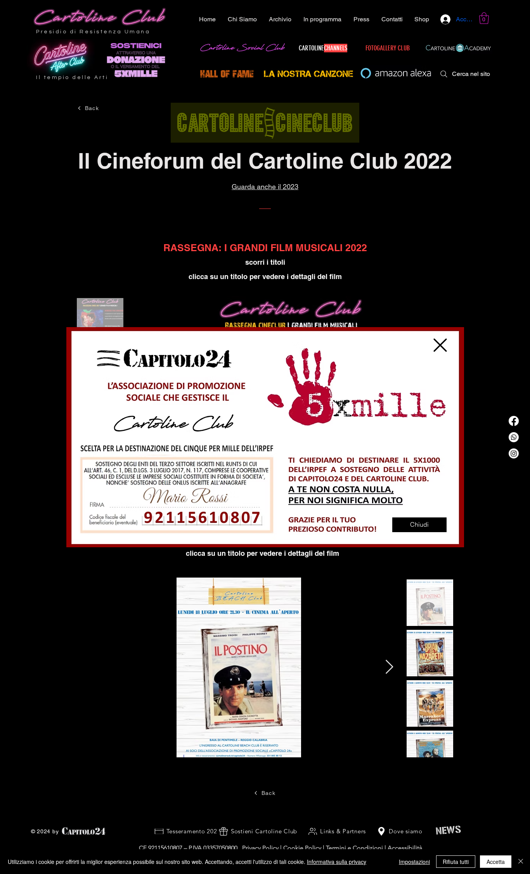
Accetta (496, 861)
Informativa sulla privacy (336, 861)
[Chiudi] (520, 861)
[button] (440, 345)
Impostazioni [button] (414, 861)
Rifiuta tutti (456, 861)
